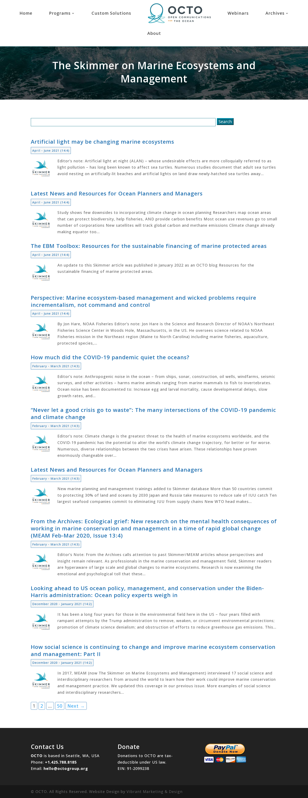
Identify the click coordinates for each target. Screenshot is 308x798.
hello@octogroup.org (66, 768)
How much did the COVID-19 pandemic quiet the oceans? (110, 357)
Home (25, 13)
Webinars (238, 13)
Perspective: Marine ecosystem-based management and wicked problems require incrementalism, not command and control (143, 301)
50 (59, 706)
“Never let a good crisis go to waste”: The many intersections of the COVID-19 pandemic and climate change (153, 413)
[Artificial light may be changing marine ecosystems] (41, 175)
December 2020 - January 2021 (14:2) (62, 604)
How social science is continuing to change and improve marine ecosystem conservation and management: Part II (153, 650)
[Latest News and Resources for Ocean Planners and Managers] (41, 227)
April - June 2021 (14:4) (50, 150)
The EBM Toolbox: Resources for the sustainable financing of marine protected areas (149, 246)
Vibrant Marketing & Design (154, 791)
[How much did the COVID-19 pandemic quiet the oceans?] (41, 390)
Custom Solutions (111, 13)
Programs (60, 13)
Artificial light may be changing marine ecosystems (102, 141)
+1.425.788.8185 (61, 762)
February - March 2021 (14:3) (56, 366)
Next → (76, 706)
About (154, 33)
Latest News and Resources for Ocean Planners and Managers (117, 193)
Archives (275, 13)
